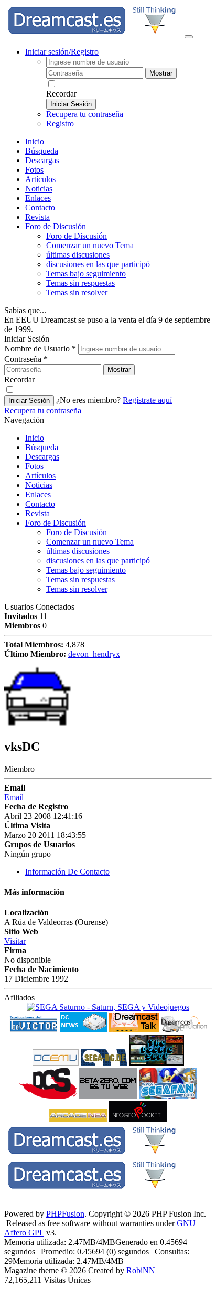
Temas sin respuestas (80, 283)
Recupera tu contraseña (84, 114)
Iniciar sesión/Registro (62, 51)
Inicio (34, 141)
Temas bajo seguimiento (86, 273)
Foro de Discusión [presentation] (55, 226)
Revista (37, 216)
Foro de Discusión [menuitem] (76, 235)
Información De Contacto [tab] (67, 871)
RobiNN (140, 1270)
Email (14, 797)
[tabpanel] (108, 938)
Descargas (42, 160)
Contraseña (26, 359)
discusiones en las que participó (98, 264)
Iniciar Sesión (71, 104)
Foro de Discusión (55, 522)
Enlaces (38, 198)
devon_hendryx (94, 653)
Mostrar (160, 73)
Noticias (38, 188)
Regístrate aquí (147, 400)
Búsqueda (41, 150)
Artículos (40, 179)
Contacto (40, 207)
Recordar (61, 93)
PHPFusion (65, 1213)
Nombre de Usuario (40, 348)
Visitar (15, 940)
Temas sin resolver (76, 292)
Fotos (34, 169)
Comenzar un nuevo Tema (90, 245)
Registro (60, 123)
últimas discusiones (78, 254)
